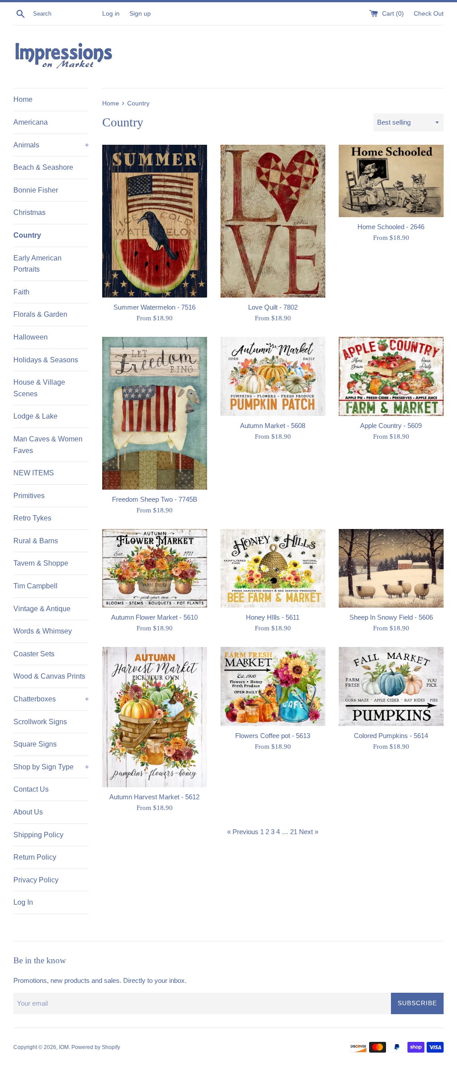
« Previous (242, 831)
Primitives (29, 495)
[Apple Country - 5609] (391, 376)
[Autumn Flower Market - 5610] (154, 568)
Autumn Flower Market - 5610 (154, 617)
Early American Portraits (37, 263)
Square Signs (35, 744)
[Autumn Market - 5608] (272, 376)
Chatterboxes (51, 699)
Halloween (30, 337)
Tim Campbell (35, 586)
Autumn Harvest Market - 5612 (154, 797)
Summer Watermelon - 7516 (154, 307)
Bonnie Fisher (35, 190)
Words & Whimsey (42, 631)
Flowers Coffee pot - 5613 (272, 735)
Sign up (140, 13)
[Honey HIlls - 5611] (272, 568)
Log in (111, 13)
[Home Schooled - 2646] (391, 181)
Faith (21, 292)
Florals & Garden (40, 314)
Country (27, 235)
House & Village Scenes (39, 388)
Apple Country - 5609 (391, 425)
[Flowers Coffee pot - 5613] (272, 686)
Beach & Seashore (43, 167)
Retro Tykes (32, 518)
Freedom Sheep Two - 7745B (154, 499)
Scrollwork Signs (40, 722)
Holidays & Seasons (45, 360)
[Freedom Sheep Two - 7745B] (154, 413)
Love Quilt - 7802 (273, 307)
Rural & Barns (35, 541)
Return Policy (34, 857)
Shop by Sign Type (51, 767)
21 (293, 831)
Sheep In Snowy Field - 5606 (391, 617)
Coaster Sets (33, 654)
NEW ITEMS (33, 473)
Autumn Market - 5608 (272, 425)
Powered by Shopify (95, 1047)
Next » (308, 831)
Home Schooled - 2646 (390, 227)
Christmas (29, 212)
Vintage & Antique (42, 609)
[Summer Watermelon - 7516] (154, 221)
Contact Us (31, 789)
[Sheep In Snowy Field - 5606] (391, 568)
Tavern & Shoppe (40, 563)
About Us (28, 812)
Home (23, 99)
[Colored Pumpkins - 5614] (391, 686)
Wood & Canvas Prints (49, 676)
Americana (30, 122)
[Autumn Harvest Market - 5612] (154, 717)
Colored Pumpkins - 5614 (391, 735)
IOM (64, 1047)
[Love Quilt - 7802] (272, 221)
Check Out (429, 13)
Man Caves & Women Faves (48, 444)
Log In (23, 902)
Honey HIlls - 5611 (272, 617)
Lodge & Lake (35, 416)
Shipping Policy (38, 835)
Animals (51, 145)
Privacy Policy (35, 880)
